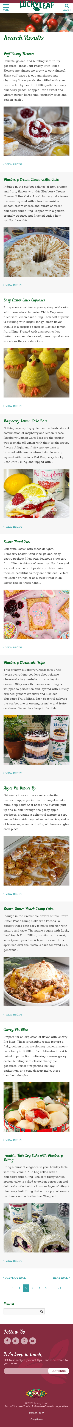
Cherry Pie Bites (16, 1030)
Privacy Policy (36, 1412)
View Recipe (13, 164)
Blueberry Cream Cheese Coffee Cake (31, 179)
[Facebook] (7, 1340)
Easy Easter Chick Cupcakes (24, 300)
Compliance (36, 1419)
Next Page (60, 1277)
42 (59, 1288)
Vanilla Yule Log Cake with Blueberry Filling (33, 1158)
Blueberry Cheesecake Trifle (24, 662)
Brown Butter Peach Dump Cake (28, 909)
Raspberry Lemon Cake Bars (25, 421)
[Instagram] (15, 1340)
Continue (59, 1370)
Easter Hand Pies (17, 542)
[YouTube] (32, 1340)
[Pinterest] (24, 1340)
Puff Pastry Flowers (19, 54)
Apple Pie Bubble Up (20, 788)
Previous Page (15, 1277)
